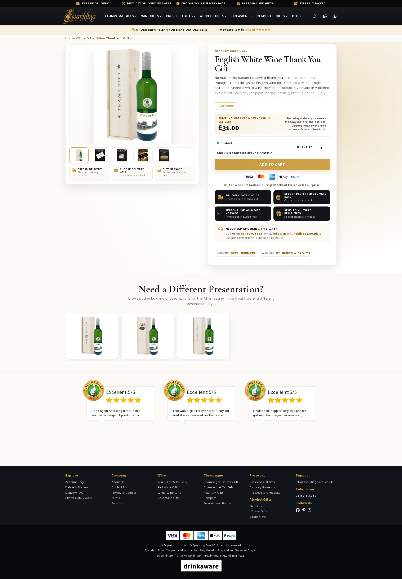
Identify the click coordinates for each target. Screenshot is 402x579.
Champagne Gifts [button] (119, 16)
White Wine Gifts (169, 492)
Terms (115, 498)
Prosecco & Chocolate (265, 492)
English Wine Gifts (295, 252)
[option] (120, 405)
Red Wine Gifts (167, 487)
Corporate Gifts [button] (271, 16)
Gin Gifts (256, 506)
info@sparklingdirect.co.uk (295, 233)
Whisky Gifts (258, 511)
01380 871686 (252, 233)
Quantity (304, 147)
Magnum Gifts (213, 492)
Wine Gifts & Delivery (172, 482)
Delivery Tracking (77, 487)
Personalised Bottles (218, 503)
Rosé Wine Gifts (168, 498)
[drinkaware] (201, 565)
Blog (296, 16)
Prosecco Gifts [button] (179, 16)
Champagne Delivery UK (221, 482)
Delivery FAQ (74, 492)
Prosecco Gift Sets (262, 482)
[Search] (314, 16)
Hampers (210, 498)
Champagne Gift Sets (218, 487)
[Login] (335, 16)
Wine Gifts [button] (150, 16)
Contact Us (119, 487)
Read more (226, 105)
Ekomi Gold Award (78, 498)
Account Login (75, 482)
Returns (116, 503)
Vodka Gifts (258, 516)
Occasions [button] (240, 16)
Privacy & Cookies (124, 492)
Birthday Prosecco (262, 487)
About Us (117, 482)
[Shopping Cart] (324, 16)
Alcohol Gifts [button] (212, 16)
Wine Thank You (242, 252)
